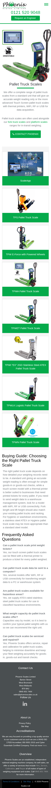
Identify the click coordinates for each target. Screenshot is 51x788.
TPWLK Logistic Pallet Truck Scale (25, 405)
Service (44, 765)
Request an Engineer (25, 18)
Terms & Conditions (11, 781)
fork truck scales (17, 122)
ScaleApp (25, 180)
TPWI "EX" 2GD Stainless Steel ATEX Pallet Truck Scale (25, 367)
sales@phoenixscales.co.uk (25, 694)
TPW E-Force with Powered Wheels (25, 254)
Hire (38, 765)
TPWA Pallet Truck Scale (25, 291)
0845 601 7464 (25, 691)
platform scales (39, 122)
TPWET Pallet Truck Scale (25, 328)
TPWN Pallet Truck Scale (25, 442)
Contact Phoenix (26, 134)
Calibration (10, 768)
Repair (22, 768)
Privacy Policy (25, 723)
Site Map (25, 726)
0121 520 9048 (25, 12)
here (45, 745)
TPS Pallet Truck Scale (25, 217)
